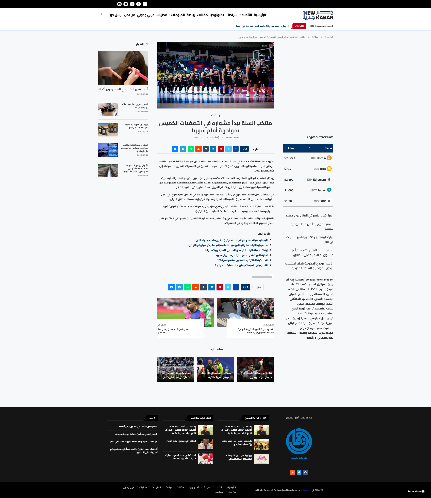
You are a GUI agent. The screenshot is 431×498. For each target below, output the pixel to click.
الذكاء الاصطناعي (306, 289)
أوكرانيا (300, 279)
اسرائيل (321, 284)
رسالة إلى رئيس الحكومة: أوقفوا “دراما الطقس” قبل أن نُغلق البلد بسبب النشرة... (236, 429)
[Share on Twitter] (228, 149)
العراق (292, 294)
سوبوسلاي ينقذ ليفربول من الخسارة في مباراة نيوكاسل (176, 375)
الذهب (290, 289)
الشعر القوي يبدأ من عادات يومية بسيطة (135, 106)
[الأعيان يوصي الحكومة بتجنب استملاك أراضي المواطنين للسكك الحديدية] (108, 170)
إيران (330, 284)
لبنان (291, 323)
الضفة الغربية (317, 294)
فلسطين (314, 323)
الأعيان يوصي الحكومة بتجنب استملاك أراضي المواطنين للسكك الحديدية (135, 168)
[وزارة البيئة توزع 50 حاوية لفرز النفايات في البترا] (108, 129)
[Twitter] (138, 4)
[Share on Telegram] (183, 149)
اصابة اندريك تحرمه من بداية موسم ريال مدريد (242, 255)
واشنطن (311, 337)
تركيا (302, 308)
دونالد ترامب (305, 313)
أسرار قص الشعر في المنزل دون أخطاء (123, 89)
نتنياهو (291, 332)
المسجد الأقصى (323, 299)
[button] (289, 26)
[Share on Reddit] (198, 149)
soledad (310, 279)
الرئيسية (260, 15)
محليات (161, 15)
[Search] (101, 15)
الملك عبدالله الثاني (301, 299)
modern (328, 279)
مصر (319, 328)
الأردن (330, 289)
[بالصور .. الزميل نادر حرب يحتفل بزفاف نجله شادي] (261, 444)
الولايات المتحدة (315, 303)
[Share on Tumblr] (206, 149)
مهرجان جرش (308, 328)
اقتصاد (295, 284)
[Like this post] (243, 149)
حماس (329, 313)
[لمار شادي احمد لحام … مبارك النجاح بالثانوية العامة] (205, 459)
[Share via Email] (175, 149)
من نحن (129, 15)
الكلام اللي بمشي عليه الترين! (181, 441)
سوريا (329, 323)
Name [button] (328, 148)
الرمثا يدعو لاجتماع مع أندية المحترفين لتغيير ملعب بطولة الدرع (232, 240)
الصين (329, 294)
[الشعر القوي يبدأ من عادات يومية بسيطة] (108, 109)
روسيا (304, 318)
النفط (329, 303)
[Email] (119, 4)
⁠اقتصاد (247, 15)
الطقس (302, 294)
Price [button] (291, 148)
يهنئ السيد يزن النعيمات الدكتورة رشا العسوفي (239, 457)
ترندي (294, 308)
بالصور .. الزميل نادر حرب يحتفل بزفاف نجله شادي (236, 442)
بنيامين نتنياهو (324, 308)
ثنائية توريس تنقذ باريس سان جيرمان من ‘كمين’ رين (256, 375)
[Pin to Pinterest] (221, 149)
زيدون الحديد (292, 318)
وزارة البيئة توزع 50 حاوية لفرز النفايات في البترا (261, 26)
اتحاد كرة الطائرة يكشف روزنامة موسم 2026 (242, 260)
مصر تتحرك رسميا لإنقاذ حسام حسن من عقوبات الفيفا (216, 375)
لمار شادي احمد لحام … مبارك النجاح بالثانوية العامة (180, 457)
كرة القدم (301, 323)
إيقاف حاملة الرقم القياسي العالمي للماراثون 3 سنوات (236, 250)
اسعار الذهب (308, 284)
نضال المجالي (325, 337)
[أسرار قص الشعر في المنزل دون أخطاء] (123, 68)
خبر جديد (319, 313)
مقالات (202, 15)
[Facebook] (145, 4)
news (320, 279)
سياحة (233, 15)
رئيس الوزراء (326, 318)
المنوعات (178, 15)
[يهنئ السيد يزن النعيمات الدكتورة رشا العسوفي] (261, 459)
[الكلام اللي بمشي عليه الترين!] (205, 444)
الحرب (322, 289)
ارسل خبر (116, 15)
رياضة (191, 15)
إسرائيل (289, 279)
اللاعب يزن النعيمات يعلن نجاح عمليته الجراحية (241, 265)
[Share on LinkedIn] (213, 149)
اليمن (300, 303)
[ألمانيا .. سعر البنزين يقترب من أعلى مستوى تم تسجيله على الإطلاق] (108, 150)
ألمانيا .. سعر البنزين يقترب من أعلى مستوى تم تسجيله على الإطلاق (134, 148)
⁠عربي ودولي (146, 15)
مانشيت (328, 328)
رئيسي (314, 318)
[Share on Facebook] (236, 149)
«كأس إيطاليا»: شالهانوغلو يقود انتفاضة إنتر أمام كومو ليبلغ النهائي (228, 245)
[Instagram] (132, 4)
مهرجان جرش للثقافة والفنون (315, 332)
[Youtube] (125, 4)
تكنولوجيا (217, 15)
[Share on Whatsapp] (191, 149)
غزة (323, 323)
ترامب (309, 308)
